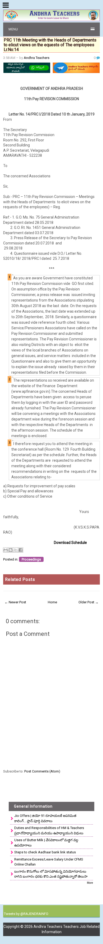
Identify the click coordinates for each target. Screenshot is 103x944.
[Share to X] (15, 550)
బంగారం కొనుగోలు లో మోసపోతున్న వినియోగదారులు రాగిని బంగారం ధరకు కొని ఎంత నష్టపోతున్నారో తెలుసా (50, 874)
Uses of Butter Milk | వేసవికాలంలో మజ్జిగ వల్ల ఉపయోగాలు (46, 842)
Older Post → (88, 602)
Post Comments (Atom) (42, 771)
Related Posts (20, 579)
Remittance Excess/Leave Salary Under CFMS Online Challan (48, 862)
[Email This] (5, 550)
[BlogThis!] (10, 550)
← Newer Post (15, 602)
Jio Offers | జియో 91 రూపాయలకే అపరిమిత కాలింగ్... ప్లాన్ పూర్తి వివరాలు (45, 818)
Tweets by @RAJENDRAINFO (26, 914)
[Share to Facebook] (20, 550)
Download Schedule (70, 542)
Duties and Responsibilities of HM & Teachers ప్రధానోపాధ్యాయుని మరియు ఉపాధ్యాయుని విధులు (49, 830)
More (90, 883)
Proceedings (31, 559)
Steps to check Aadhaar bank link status (45, 852)
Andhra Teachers (36, 58)
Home (52, 602)
